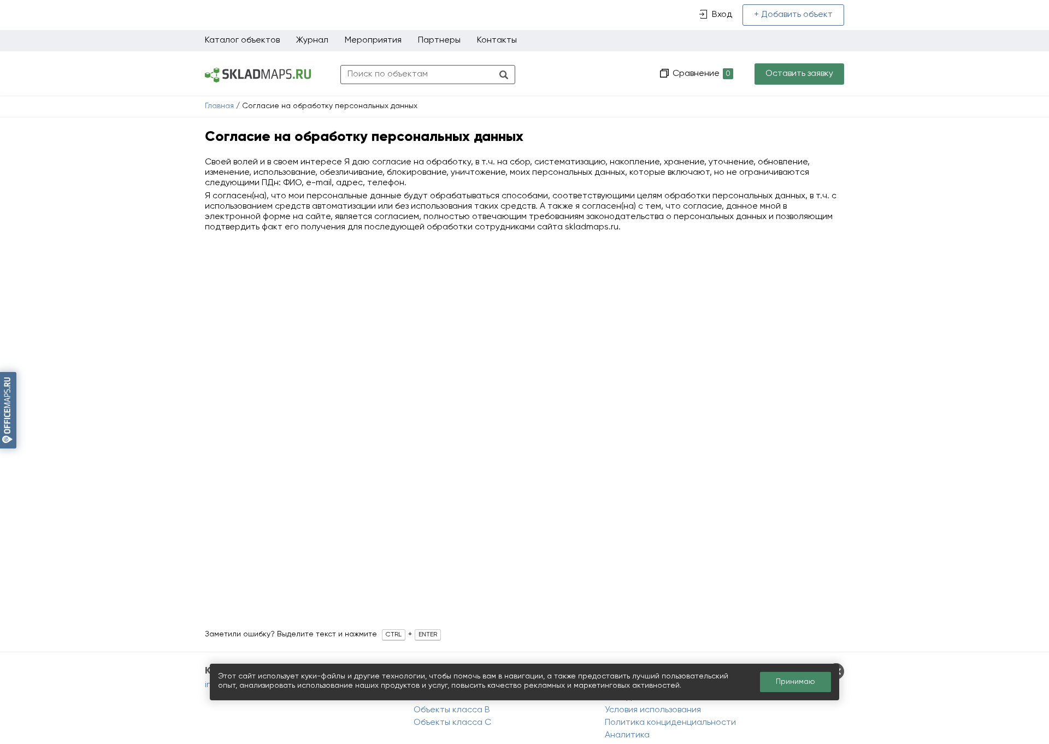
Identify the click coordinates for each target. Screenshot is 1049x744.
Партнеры (439, 40)
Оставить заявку (799, 73)
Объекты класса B (452, 710)
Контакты (497, 40)
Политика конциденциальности (670, 722)
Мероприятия (373, 40)
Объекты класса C (452, 722)
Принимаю (795, 682)
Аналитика (627, 735)
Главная (219, 106)
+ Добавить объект (793, 14)
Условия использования (653, 710)
